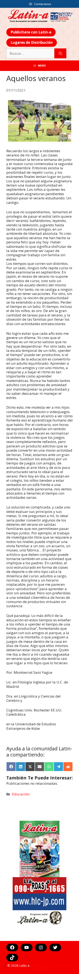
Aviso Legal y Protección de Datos (52, 967)
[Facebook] (12, 947)
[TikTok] (12, 957)
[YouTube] (26, 947)
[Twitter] (55, 947)
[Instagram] (41, 947)
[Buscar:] (30, 53)
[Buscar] (60, 53)
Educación (20, 794)
